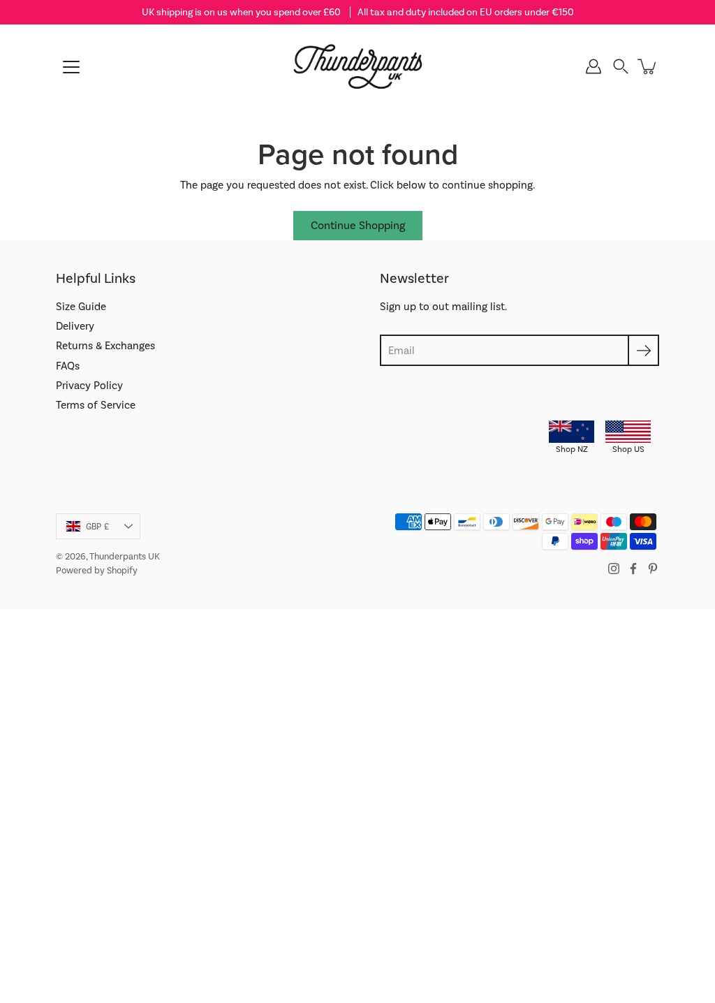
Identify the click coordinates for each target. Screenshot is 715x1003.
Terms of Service (95, 405)
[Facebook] (633, 568)
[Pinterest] (653, 568)
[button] (620, 66)
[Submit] (643, 350)
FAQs (68, 366)
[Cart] (648, 66)
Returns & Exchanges (105, 345)
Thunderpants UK (124, 556)
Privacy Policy (89, 385)
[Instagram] (613, 568)
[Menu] (71, 67)
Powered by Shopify (97, 570)
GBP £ (97, 527)
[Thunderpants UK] (357, 66)
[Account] (593, 66)
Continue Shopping (358, 225)
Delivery (75, 326)
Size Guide (81, 306)
